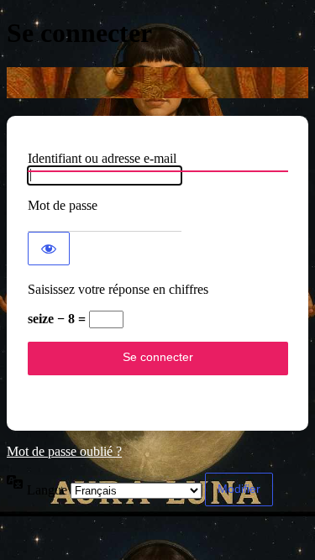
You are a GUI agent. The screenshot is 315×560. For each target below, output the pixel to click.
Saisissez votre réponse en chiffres (118, 289)
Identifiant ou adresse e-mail (102, 158)
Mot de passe (62, 205)
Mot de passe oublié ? (64, 451)
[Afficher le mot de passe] (49, 248)
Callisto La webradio (157, 82)
